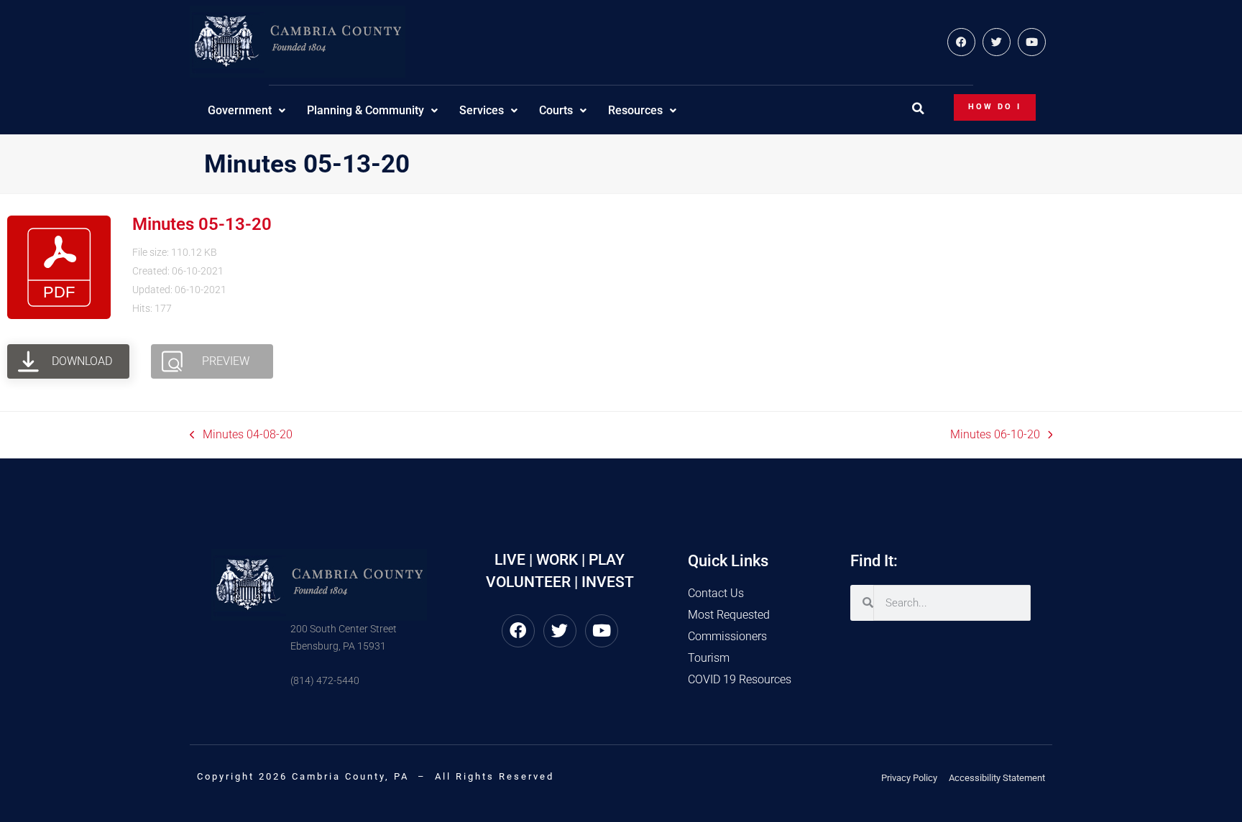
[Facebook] (961, 42)
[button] (917, 108)
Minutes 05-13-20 (202, 224)
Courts (556, 110)
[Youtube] (1032, 42)
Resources (635, 110)
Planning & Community (365, 110)
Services (481, 110)
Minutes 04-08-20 (241, 433)
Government (240, 110)
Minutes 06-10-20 (995, 433)
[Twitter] (997, 42)
